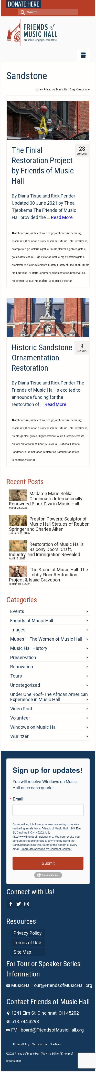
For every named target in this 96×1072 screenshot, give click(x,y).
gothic (82, 249)
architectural (21, 233)
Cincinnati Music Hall (60, 241)
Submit (48, 863)
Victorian (67, 280)
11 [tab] (72, 129)
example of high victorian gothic (30, 249)
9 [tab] (60, 129)
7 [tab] (48, 129)
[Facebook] (10, 904)
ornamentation (60, 273)
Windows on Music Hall (34, 727)
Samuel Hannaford (37, 280)
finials (53, 249)
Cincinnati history (35, 241)
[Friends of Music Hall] (48, 32)
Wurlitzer (19, 736)
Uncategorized (25, 685)
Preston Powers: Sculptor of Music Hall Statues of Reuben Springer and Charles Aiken (49, 524)
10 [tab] (66, 129)
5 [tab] (35, 129)
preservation (77, 273)
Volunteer (20, 718)
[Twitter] (18, 904)
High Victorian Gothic (47, 257)
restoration (18, 280)
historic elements (37, 265)
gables (73, 249)
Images (18, 629)
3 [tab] (23, 129)
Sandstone (55, 280)
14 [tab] (42, 137)
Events (17, 611)
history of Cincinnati (69, 265)
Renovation (21, 666)
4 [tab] (29, 129)
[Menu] (83, 55)
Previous (12, 120)
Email (18, 799)
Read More (62, 217)
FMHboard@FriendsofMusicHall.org (47, 1030)
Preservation (23, 657)
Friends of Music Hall (31, 620)
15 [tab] (48, 137)
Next (83, 120)
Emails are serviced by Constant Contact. (46, 849)
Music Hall (51, 444)
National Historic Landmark (34, 273)
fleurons (63, 249)
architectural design (42, 233)
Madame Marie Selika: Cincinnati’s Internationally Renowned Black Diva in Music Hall (45, 498)
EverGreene (80, 241)
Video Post (21, 708)
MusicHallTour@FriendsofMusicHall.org (51, 985)
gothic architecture (23, 257)
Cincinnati (18, 241)
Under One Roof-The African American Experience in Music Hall (49, 697)
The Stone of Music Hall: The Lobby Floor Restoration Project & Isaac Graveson (48, 574)
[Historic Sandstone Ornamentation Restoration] (48, 317)
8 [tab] (54, 129)
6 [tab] (42, 129)
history (52, 265)
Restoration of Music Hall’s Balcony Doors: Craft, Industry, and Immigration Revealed (46, 549)
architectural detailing (68, 233)
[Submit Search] (22, 12)
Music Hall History (28, 648)
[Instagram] (26, 904)
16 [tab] (54, 137)
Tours (16, 676)
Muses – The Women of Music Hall (46, 639)
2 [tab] (17, 129)
